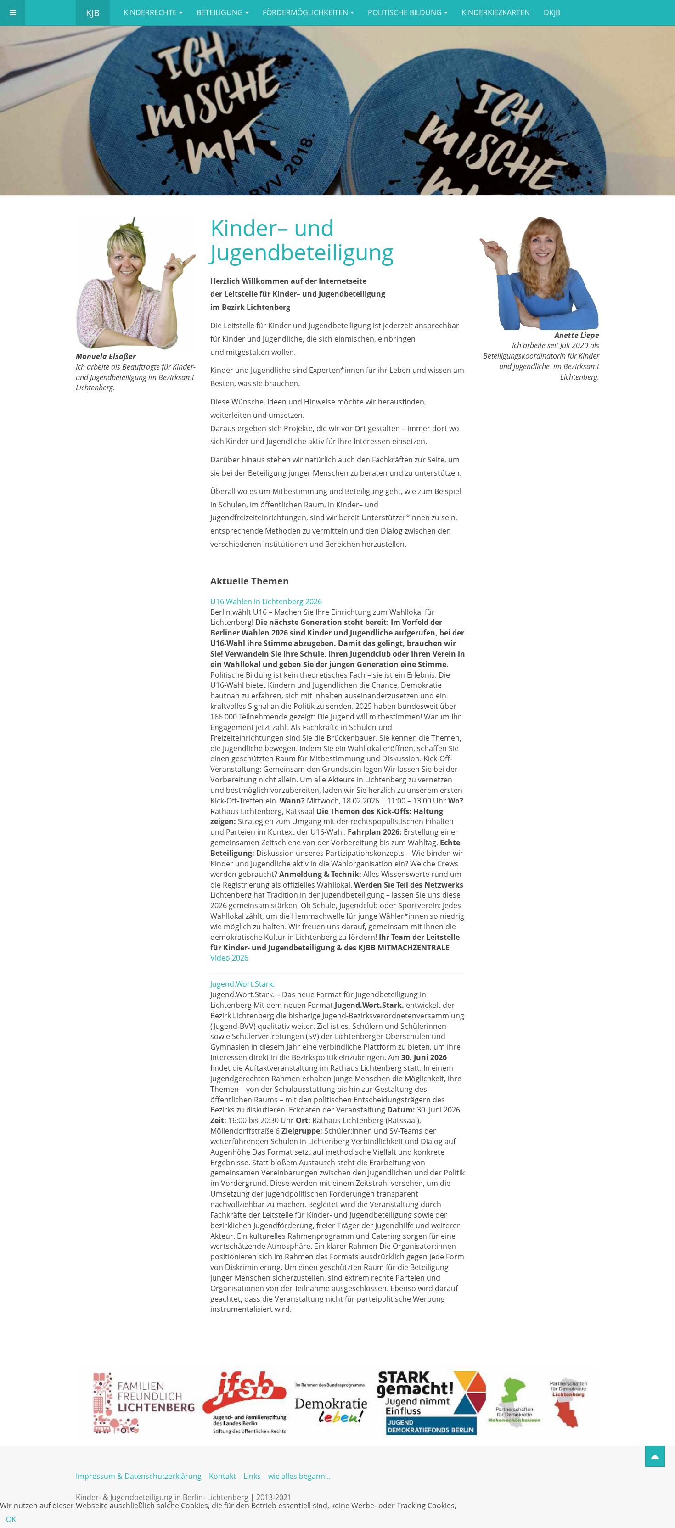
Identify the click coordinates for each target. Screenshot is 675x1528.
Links (252, 1476)
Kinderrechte (150, 12)
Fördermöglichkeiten (305, 12)
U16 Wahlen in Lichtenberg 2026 (266, 601)
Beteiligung (220, 12)
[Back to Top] (655, 1456)
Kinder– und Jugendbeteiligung (302, 240)
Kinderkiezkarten (495, 12)
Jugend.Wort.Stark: (242, 984)
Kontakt (222, 1476)
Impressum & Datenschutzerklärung (139, 1476)
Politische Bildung (405, 12)
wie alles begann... (299, 1476)
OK (11, 1519)
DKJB (552, 12)
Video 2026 (229, 958)
